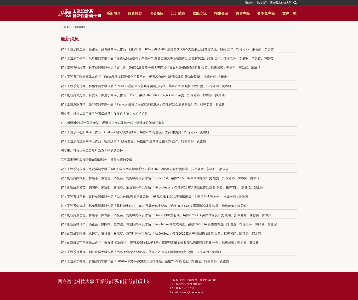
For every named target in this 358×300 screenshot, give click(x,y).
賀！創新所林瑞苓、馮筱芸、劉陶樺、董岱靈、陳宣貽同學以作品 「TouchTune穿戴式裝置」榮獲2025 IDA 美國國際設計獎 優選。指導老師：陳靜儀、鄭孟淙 (169, 224)
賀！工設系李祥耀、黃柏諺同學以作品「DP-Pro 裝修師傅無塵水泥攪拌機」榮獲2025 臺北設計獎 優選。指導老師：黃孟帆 (145, 261)
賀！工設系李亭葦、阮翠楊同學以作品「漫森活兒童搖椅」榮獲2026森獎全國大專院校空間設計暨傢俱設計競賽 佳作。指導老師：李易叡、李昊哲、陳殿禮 (167, 58)
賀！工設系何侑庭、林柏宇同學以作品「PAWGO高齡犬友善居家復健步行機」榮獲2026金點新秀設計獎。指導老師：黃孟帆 (146, 86)
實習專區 (243, 13)
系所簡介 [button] (113, 13)
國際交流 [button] (200, 13)
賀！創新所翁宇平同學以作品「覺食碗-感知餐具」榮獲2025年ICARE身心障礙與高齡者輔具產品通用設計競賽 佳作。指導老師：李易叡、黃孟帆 (160, 242)
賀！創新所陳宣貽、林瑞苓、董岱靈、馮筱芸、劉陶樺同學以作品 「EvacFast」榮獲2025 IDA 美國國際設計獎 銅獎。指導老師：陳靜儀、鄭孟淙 (160, 178)
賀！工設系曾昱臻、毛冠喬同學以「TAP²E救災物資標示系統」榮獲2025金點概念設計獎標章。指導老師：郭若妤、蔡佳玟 (145, 169)
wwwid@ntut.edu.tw (191, 292)
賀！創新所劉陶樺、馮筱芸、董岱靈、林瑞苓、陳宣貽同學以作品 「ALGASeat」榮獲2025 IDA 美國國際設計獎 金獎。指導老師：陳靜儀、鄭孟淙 (161, 233)
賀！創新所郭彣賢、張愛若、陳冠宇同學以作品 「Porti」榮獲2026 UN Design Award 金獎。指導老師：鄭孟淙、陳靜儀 (143, 95)
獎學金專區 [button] (266, 13)
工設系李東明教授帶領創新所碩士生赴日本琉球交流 (98, 159)
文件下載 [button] (289, 13)
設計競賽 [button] (178, 13)
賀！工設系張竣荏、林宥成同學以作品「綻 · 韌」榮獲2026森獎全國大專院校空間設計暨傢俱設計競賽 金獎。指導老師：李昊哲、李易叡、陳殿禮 (160, 67)
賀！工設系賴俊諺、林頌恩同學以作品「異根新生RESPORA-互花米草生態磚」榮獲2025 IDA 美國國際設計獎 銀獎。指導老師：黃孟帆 (154, 206)
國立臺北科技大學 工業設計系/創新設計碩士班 (104, 281)
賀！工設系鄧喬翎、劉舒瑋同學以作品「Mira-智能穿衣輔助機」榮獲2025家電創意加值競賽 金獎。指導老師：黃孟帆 (141, 252)
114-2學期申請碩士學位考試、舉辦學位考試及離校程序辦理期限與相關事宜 (112, 123)
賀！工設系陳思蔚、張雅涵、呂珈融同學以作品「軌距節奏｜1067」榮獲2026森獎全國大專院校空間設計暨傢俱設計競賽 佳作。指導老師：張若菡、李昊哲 (167, 49)
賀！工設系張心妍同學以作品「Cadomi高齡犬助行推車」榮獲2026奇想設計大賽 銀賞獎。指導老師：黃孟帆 (135, 132)
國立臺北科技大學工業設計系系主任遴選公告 (92, 150)
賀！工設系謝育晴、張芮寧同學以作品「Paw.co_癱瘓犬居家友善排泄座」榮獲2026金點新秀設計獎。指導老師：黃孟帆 (143, 104)
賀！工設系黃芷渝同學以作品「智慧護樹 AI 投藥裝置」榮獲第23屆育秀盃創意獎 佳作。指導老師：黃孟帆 (133, 141)
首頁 (67, 27)
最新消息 (80, 27)
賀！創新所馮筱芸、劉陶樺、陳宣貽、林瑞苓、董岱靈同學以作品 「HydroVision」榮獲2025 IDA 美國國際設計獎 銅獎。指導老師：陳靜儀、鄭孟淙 (162, 187)
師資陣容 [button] (135, 13)
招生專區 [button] (221, 13)
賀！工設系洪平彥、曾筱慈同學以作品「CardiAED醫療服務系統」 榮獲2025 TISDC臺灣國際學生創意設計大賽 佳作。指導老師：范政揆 (154, 196)
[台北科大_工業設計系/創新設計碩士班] (79, 13)
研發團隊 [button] (157, 13)
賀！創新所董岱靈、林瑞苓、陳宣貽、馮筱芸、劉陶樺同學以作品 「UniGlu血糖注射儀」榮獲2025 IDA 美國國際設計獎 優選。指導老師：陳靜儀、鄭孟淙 (166, 215)
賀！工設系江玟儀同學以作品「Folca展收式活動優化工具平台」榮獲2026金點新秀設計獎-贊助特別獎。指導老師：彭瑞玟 (144, 76)
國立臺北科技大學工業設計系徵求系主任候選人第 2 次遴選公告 (104, 113)
